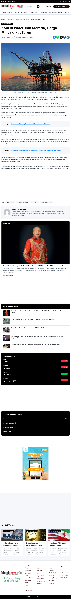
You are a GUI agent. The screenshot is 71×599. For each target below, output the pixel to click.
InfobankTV (64, 577)
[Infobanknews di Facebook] (60, 1)
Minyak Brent (34, 202)
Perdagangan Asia (46, 202)
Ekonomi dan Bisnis (20, 12)
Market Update (29, 578)
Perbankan (33, 12)
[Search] (38, 6)
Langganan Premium (61, 6)
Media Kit (51, 583)
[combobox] (33, 6)
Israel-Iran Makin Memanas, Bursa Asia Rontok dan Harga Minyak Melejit (36, 150)
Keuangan (43, 12)
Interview (39, 583)
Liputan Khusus (41, 581)
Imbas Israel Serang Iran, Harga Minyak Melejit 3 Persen (30, 124)
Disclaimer (52, 580)
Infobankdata (64, 575)
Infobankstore (64, 572)
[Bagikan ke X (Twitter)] (61, 37)
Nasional (27, 588)
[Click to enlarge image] (35, 67)
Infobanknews (65, 570)
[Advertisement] (35, 184)
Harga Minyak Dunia (22, 202)
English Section (41, 576)
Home (3, 19)
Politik (26, 585)
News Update (7, 12)
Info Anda (39, 570)
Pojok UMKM (40, 578)
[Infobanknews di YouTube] (69, 1)
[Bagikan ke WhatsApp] (57, 37)
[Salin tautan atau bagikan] (68, 37)
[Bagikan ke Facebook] (54, 37)
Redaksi (51, 568)
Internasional (10, 19)
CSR (38, 573)
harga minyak (10, 202)
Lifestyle (39, 568)
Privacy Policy (53, 578)
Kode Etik (51, 575)
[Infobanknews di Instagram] (66, 1)
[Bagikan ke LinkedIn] (64, 37)
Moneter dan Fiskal (55, 12)
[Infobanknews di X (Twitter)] (63, 1)
